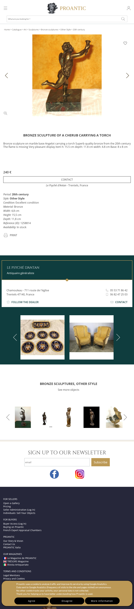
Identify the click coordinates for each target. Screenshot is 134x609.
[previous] (16, 337)
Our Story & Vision (13, 540)
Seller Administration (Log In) (19, 509)
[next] (117, 337)
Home (7, 29)
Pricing (7, 506)
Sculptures (34, 29)
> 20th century (78, 29)
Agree (31, 600)
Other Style (65, 29)
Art (25, 29)
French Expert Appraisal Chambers (22, 530)
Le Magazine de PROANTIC (21, 558)
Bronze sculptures (49, 29)
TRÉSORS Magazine (18, 561)
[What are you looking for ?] (123, 19)
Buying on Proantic (13, 526)
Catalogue (17, 29)
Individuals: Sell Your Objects (19, 513)
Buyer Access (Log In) (14, 523)
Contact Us (9, 544)
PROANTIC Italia (12, 547)
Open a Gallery (11, 503)
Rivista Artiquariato (17, 564)
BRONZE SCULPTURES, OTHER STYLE (68, 384)
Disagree (67, 600)
